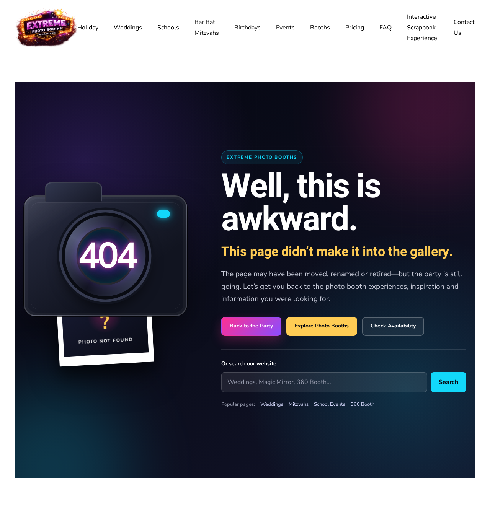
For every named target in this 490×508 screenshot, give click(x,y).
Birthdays (247, 27)
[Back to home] (46, 27)
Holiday (87, 27)
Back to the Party (251, 325)
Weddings (128, 27)
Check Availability (393, 325)
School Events (329, 404)
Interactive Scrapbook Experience (422, 27)
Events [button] (285, 27)
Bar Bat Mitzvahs (206, 27)
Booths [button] (320, 27)
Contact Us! (464, 27)
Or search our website (248, 363)
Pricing (354, 27)
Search (448, 382)
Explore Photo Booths (322, 325)
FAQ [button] (385, 27)
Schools (168, 27)
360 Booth (362, 404)
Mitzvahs (299, 404)
